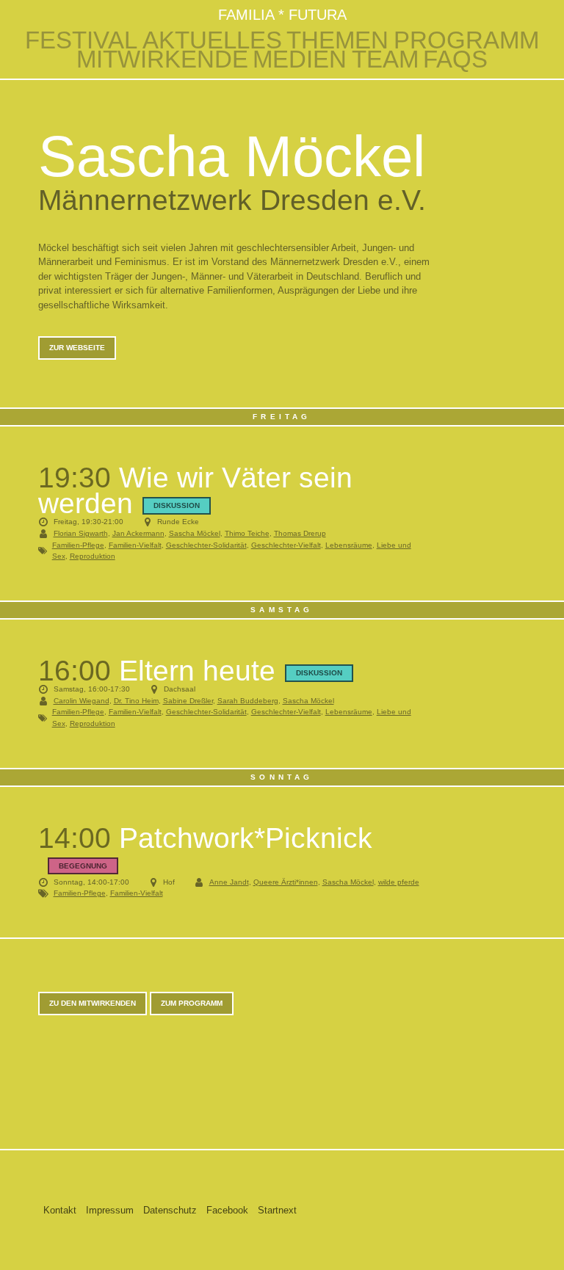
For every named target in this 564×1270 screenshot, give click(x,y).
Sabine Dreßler (188, 701)
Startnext (277, 1210)
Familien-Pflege (78, 545)
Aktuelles (212, 40)
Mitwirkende (162, 59)
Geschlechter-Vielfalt (286, 545)
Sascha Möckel (194, 533)
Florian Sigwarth (81, 533)
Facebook (227, 1210)
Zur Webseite (77, 348)
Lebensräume (348, 545)
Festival (81, 40)
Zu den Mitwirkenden (92, 1003)
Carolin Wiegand (81, 701)
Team (385, 59)
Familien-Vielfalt (135, 545)
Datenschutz (170, 1210)
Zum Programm (192, 1003)
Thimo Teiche (247, 533)
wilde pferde (398, 882)
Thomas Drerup (300, 533)
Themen (337, 40)
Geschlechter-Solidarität (206, 545)
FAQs (455, 59)
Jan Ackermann (138, 533)
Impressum (110, 1210)
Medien (300, 59)
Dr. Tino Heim (136, 701)
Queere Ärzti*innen (285, 882)
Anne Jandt (229, 882)
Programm (466, 40)
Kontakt (59, 1210)
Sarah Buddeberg (247, 701)
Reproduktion (92, 556)
